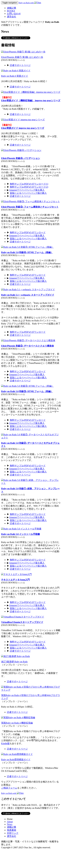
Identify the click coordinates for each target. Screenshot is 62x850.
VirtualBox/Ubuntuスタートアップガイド (22, 622)
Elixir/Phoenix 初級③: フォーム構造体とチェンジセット (30, 207)
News (9, 824)
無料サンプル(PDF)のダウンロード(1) (29, 184)
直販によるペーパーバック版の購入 (28, 193)
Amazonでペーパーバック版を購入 (27, 190)
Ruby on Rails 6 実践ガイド (14, 76)
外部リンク (12, 833)
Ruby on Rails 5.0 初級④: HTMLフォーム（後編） (27, 252)
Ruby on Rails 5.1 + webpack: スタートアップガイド (27, 295)
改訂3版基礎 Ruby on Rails (14, 661)
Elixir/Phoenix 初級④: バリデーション (20, 158)
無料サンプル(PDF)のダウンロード (28, 232)
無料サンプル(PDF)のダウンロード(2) (29, 187)
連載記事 (11, 8)
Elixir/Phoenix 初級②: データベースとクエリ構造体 (27, 346)
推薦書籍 (11, 830)
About (10, 821)
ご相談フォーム (9, 788)
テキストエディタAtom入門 (15, 579)
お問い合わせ (14, 13)
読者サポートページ (20, 65)
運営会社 (11, 16)
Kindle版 (5, 743)
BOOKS (11, 11)
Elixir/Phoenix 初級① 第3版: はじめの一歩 (22, 57)
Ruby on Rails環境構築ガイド (15, 759)
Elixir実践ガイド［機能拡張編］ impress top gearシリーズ (30, 100)
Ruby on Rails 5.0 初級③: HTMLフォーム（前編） (27, 391)
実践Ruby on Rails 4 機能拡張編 (17, 723)
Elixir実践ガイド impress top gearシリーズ (22, 128)
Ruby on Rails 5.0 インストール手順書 (20, 534)
